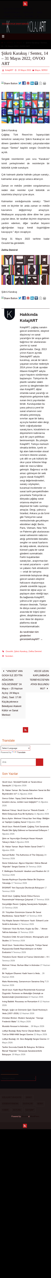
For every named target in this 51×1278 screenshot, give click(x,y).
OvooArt (9, 650)
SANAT (29, 9)
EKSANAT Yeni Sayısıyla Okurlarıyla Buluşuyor (23, 885)
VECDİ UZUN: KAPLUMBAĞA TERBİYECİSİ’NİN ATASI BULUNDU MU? (39, 677)
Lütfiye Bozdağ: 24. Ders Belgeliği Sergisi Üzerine (24, 1036)
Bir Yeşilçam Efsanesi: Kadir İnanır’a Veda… (22, 971)
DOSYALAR (28, 13)
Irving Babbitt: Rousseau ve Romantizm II (20, 999)
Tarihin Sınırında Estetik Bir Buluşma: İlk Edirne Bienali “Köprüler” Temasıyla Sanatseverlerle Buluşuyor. (23, 1048)
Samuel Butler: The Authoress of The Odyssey (23, 852)
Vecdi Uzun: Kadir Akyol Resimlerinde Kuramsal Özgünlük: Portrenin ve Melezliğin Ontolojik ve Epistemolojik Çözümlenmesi (23, 991)
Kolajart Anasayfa (13, 9)
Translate (21, 750)
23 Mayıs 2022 (24, 70)
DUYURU (18, 16)
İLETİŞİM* (29, 16)
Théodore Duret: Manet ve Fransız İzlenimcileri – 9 (25, 954)
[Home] (2, 43)
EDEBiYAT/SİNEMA (12, 13)
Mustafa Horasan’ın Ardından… (16, 1024)
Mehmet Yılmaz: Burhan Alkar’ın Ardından (21, 963)
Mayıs (19, 43)
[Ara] (39, 759)
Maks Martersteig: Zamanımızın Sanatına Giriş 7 (24, 979)
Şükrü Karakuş (20, 650)
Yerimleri (9, 654)
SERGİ (39, 13)
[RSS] (25, 3)
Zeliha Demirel (35, 650)
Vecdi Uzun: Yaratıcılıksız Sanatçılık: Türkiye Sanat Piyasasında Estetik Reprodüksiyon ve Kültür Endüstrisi (25, 946)
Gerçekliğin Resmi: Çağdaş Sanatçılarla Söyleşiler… (25, 901)
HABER (7, 16)
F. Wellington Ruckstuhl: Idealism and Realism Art (24, 869)
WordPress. (35, 1114)
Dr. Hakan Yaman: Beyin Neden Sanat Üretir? (22, 844)
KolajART (9, 70)
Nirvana (25, 1114)
